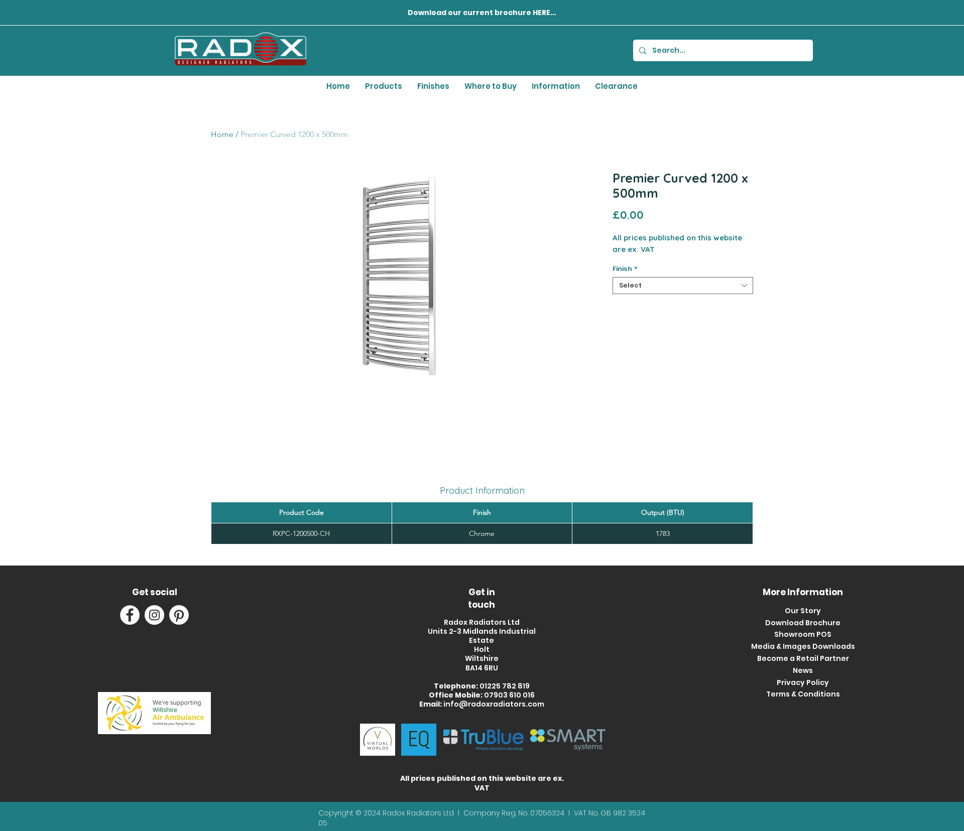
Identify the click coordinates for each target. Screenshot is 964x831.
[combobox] (683, 285)
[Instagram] (154, 615)
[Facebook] (130, 615)
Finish (625, 269)
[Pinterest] (179, 615)
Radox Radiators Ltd (419, 813)
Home (222, 134)
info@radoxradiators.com (493, 704)
